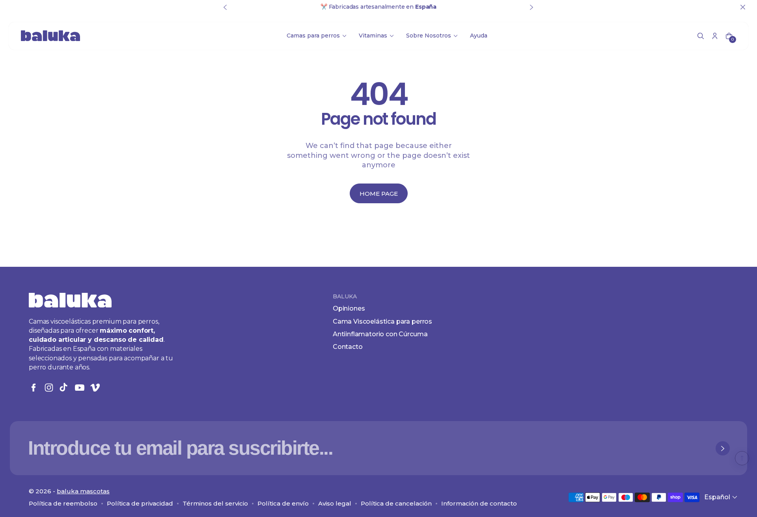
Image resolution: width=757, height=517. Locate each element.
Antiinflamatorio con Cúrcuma (380, 334)
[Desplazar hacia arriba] (742, 458)
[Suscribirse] (722, 448)
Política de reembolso (63, 503)
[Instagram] (49, 387)
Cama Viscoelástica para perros (382, 321)
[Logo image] (50, 35)
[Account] (715, 36)
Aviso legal (334, 503)
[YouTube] (79, 387)
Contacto (348, 346)
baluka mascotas (83, 491)
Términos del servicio (215, 503)
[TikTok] (64, 387)
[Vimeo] (95, 387)
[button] (701, 36)
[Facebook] (33, 387)
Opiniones (349, 308)
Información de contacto (479, 503)
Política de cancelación (396, 503)
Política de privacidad (140, 503)
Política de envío (283, 503)
